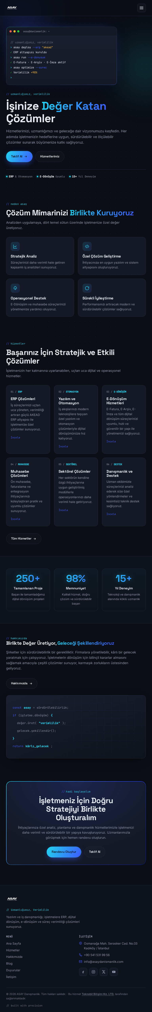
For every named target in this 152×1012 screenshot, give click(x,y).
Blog (9, 963)
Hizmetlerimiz (49, 156)
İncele (15, 437)
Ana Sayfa (13, 943)
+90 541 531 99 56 (97, 955)
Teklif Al (17, 156)
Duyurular (13, 970)
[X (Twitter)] (104, 972)
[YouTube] (114, 972)
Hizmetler (13, 950)
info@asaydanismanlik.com (103, 962)
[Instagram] (93, 972)
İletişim (11, 977)
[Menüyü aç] (141, 8)
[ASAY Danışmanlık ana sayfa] (12, 8)
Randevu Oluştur (64, 852)
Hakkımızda (19, 683)
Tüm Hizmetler (21, 539)
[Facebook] (83, 972)
